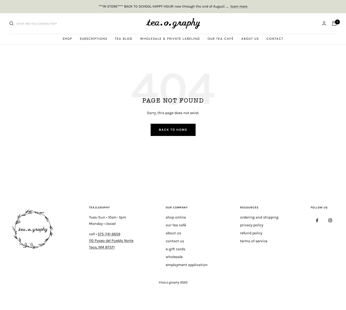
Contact (274, 38)
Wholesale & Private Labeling (170, 38)
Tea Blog (124, 38)
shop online (176, 217)
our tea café (176, 225)
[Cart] (334, 23)
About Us (250, 38)
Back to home (173, 130)
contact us (175, 241)
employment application (187, 264)
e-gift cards (175, 249)
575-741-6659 (109, 234)
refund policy (251, 233)
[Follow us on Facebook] (317, 220)
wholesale (174, 256)
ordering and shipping (259, 217)
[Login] (324, 23)
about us (173, 233)
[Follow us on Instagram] (330, 220)
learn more (239, 6)
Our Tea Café (221, 38)
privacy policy (251, 225)
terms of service (253, 241)
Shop (67, 38)
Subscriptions (93, 38)
